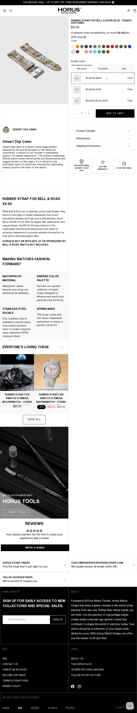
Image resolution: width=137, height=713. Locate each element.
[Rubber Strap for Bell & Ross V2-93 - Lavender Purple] (90, 51)
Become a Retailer (14, 675)
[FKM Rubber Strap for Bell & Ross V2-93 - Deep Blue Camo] (129, 46)
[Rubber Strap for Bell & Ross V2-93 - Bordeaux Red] (108, 51)
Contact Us (10, 664)
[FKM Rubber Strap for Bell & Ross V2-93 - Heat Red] (112, 46)
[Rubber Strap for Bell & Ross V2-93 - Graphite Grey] (95, 46)
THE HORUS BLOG (81, 664)
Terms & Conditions (15, 681)
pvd (124, 69)
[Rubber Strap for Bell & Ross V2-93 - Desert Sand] (86, 51)
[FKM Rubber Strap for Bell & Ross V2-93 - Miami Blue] (95, 51)
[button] (10, 10)
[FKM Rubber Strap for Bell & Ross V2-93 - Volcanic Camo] (77, 51)
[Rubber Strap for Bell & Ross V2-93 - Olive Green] (103, 51)
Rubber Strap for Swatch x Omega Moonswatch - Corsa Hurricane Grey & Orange (51, 402)
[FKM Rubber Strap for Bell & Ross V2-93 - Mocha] (108, 46)
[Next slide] (62, 347)
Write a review (35, 548)
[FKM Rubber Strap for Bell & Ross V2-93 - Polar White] (82, 51)
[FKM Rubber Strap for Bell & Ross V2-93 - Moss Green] (103, 46)
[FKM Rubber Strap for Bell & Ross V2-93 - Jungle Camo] (121, 46)
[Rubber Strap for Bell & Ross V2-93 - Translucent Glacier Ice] (73, 46)
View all (34, 419)
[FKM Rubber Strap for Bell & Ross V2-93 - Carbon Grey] (82, 46)
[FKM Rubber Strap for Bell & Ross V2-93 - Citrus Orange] (77, 46)
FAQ (5, 659)
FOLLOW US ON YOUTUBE (86, 675)
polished (103, 69)
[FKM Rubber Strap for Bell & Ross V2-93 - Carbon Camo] (86, 46)
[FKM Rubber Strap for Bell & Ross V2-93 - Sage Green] (99, 46)
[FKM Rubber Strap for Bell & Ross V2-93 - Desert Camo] (125, 46)
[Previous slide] (52, 347)
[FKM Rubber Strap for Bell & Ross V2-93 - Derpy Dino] (116, 46)
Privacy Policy (12, 686)
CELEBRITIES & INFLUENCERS (87, 670)
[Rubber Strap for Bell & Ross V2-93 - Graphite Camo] (90, 46)
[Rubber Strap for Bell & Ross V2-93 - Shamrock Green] (99, 51)
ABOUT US (77, 659)
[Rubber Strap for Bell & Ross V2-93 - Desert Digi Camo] (73, 51)
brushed (82, 69)
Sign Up (58, 620)
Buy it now (115, 122)
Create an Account (15, 670)
